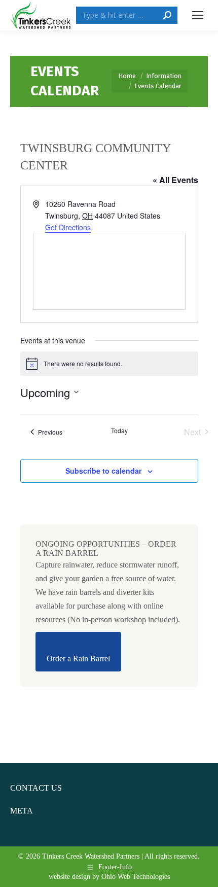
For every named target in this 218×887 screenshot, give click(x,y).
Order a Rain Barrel (78, 658)
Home (127, 76)
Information (163, 76)
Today (119, 431)
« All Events (175, 180)
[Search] (167, 15)
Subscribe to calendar (103, 471)
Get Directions (68, 227)
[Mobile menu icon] (198, 15)
